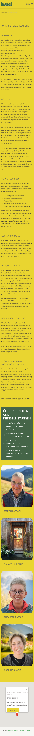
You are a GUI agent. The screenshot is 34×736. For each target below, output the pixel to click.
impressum (12, 733)
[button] (29, 4)
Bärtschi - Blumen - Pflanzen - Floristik (19, 730)
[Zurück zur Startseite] (6, 4)
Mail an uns (13, 710)
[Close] (26, 689)
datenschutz (21, 733)
